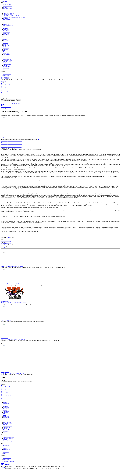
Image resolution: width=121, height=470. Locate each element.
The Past (5, 46)
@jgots (8, 237)
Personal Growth (4, 338)
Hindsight (5, 18)
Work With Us (6, 447)
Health (4, 51)
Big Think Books (7, 59)
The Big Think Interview (8, 4)
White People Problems (6, 320)
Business (5, 39)
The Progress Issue (7, 14)
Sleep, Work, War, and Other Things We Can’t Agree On (13, 339)
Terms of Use (6, 450)
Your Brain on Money (8, 6)
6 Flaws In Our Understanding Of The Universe (14, 17)
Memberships (6, 75)
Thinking (5, 41)
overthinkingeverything (6, 241)
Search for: (3, 98)
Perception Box (6, 66)
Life (4, 50)
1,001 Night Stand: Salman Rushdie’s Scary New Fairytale (14, 302)
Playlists (5, 7)
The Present (6, 48)
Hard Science (6, 53)
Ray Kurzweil (6, 32)
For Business (4, 107)
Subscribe (9, 107)
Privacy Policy (6, 449)
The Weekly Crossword (8, 461)
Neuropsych (6, 40)
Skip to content (4, 1)
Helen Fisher (6, 34)
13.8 (4, 69)
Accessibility (6, 452)
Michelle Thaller (7, 27)
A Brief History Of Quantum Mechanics (12, 15)
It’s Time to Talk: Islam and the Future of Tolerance (12, 266)
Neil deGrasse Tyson (8, 25)
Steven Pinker (6, 29)
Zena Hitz (5, 28)
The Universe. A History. (8, 13)
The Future (5, 49)
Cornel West (6, 33)
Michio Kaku (6, 24)
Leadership (5, 43)
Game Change (6, 19)
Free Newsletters (7, 74)
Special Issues (6, 54)
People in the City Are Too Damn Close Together (11, 283)
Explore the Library (7, 8)
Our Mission (6, 445)
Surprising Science (5, 372)
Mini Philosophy (7, 61)
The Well (5, 65)
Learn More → (4, 81)
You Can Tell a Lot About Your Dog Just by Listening (12, 373)
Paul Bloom (6, 30)
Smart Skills (6, 44)
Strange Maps (6, 68)
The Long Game (7, 64)
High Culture (6, 45)
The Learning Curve (7, 63)
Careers (5, 453)
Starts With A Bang (7, 60)
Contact (5, 448)
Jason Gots (3, 137)
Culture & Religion (5, 301)
